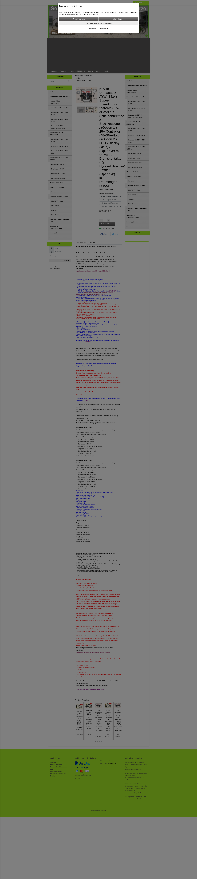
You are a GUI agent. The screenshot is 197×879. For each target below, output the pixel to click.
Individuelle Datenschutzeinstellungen (98, 23)
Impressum (92, 28)
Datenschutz (104, 28)
